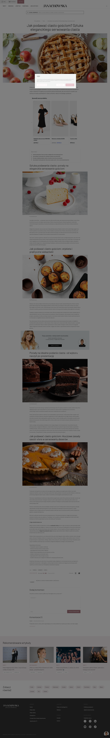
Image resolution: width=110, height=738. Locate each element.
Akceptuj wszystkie (70, 84)
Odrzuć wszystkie (60, 84)
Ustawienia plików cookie (41, 84)
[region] (55, 81)
